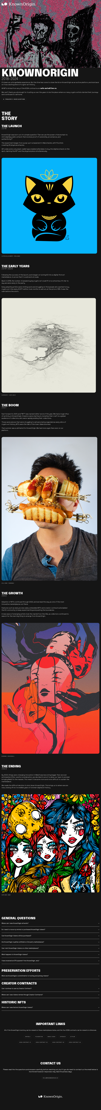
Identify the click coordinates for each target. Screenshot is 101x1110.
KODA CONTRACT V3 (58, 1042)
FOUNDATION (39, 1036)
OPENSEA (63, 1036)
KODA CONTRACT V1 (25, 1042)
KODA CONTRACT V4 (75, 1042)
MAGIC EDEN (51, 1036)
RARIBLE (27, 1036)
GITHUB (72, 1036)
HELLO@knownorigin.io (50, 1078)
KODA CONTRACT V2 (42, 1042)
